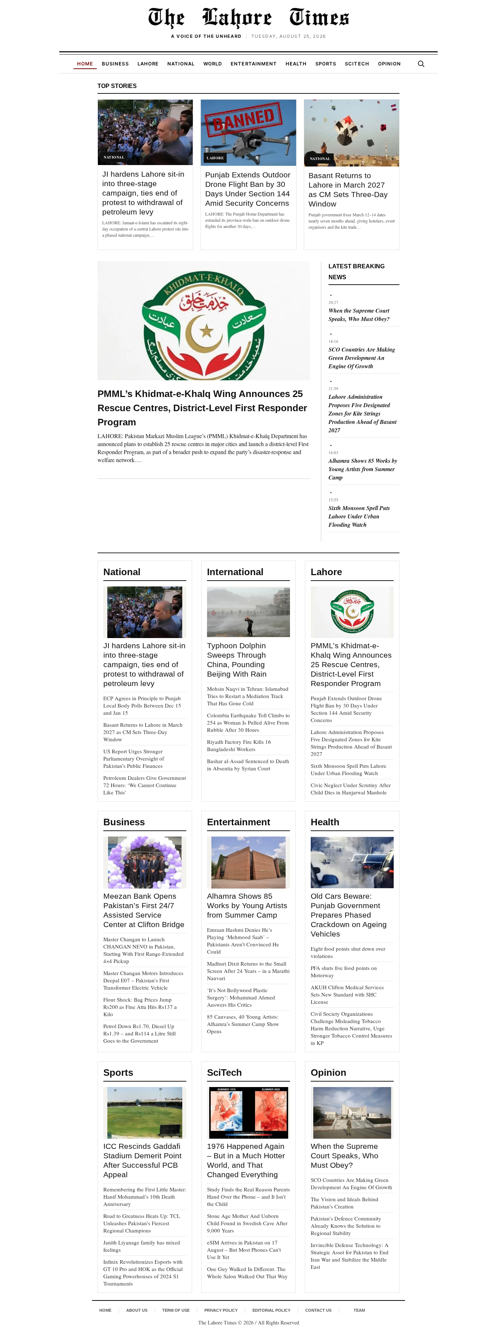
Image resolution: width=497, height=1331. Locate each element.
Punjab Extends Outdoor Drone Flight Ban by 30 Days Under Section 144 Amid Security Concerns (346, 708)
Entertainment (254, 64)
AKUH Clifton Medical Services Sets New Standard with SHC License (347, 994)
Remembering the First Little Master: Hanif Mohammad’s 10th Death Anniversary (144, 1196)
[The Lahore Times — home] (248, 18)
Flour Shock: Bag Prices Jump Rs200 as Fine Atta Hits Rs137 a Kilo (140, 1007)
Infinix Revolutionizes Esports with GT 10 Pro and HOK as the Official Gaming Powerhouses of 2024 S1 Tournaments (143, 1272)
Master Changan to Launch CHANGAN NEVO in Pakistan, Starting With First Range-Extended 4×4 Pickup (143, 950)
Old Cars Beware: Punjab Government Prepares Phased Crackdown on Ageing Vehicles (349, 915)
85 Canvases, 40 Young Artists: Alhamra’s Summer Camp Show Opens (243, 1024)
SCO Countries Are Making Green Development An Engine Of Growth (362, 357)
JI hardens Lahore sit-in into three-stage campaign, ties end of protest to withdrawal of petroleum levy (143, 193)
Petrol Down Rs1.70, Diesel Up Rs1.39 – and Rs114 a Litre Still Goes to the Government (139, 1033)
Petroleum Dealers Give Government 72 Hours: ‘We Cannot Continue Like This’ (144, 785)
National (181, 64)
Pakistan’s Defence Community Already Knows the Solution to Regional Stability (346, 1225)
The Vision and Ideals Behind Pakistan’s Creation (344, 1202)
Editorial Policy (271, 1310)
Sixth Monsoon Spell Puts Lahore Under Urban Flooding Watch (359, 516)
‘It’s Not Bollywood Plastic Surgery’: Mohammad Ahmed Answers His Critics (241, 997)
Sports (325, 64)
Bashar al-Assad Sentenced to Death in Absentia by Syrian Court (248, 764)
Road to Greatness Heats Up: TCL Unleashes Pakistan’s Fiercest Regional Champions (141, 1223)
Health (296, 64)
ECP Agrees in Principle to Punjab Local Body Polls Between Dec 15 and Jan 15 (142, 705)
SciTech (357, 64)
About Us (136, 1310)
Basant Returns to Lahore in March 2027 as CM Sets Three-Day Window (143, 732)
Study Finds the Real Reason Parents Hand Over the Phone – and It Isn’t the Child (248, 1196)
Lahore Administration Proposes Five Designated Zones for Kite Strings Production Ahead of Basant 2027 (363, 413)
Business (115, 64)
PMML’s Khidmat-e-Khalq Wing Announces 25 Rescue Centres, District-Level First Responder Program (202, 408)
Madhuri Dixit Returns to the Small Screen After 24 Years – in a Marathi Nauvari (248, 971)
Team (359, 1310)
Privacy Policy (221, 1310)
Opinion (389, 64)
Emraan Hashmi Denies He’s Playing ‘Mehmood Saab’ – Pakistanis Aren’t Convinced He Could (243, 940)
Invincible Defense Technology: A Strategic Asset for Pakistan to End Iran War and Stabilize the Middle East (350, 1255)
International (235, 571)
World (212, 64)
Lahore (148, 64)
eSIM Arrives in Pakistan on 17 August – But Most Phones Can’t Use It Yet (244, 1249)
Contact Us (318, 1310)
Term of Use (176, 1310)
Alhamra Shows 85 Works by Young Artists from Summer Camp (363, 469)
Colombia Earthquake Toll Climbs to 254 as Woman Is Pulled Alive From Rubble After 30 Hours (248, 722)
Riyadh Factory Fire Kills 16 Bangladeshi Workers (239, 745)
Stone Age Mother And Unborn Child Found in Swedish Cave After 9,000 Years (247, 1223)
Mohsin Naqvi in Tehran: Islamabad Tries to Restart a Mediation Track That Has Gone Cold (248, 696)
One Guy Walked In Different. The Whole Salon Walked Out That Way (247, 1272)
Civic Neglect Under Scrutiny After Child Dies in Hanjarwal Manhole (351, 788)
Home (85, 64)
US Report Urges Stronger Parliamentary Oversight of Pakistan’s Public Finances (133, 758)
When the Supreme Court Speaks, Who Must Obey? (359, 314)
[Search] (421, 64)
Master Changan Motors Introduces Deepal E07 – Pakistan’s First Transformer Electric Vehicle (143, 980)
